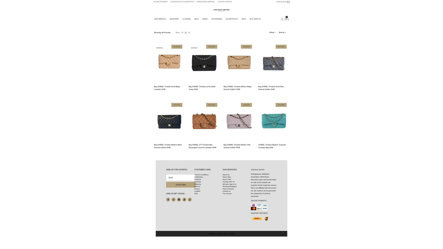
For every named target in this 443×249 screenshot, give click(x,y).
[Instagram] (173, 200)
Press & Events (228, 189)
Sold (244, 19)
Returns (197, 186)
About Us (226, 175)
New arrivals (160, 19)
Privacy (197, 189)
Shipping (197, 184)
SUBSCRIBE (181, 185)
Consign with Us (228, 182)
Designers (174, 19)
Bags (196, 19)
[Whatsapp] (190, 200)
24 (186, 32)
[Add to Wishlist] (184, 72)
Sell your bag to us (229, 184)
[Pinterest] (179, 200)
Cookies (197, 191)
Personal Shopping (229, 186)
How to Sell (227, 179)
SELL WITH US (255, 19)
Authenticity (232, 19)
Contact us (226, 191)
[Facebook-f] (168, 200)
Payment (197, 179)
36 (189, 32)
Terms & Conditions (201, 175)
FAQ (196, 193)
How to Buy (227, 177)
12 (182, 32)
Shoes (205, 19)
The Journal (227, 193)
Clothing (186, 19)
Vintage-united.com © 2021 (222, 233)
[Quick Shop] (184, 65)
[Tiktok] (184, 200)
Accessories (216, 19)
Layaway (197, 182)
